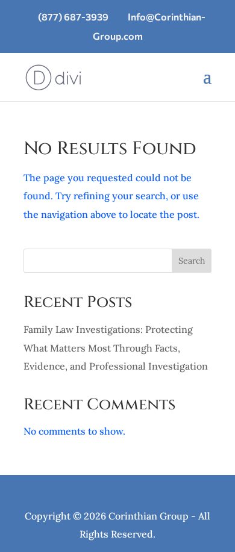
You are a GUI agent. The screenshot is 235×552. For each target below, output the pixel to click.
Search (191, 260)
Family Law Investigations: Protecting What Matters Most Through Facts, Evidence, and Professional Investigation (116, 347)
